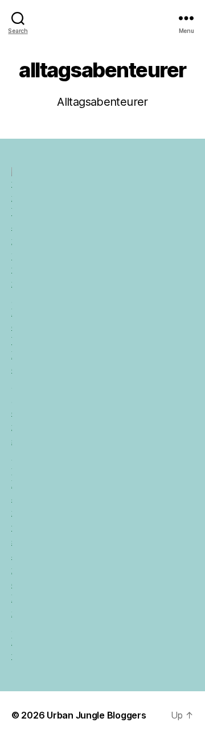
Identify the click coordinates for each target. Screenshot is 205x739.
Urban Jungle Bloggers (96, 715)
